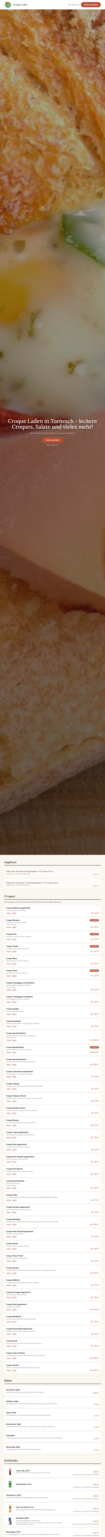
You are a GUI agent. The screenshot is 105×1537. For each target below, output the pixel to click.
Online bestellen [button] (91, 5)
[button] (52, 872)
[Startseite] (8, 4)
